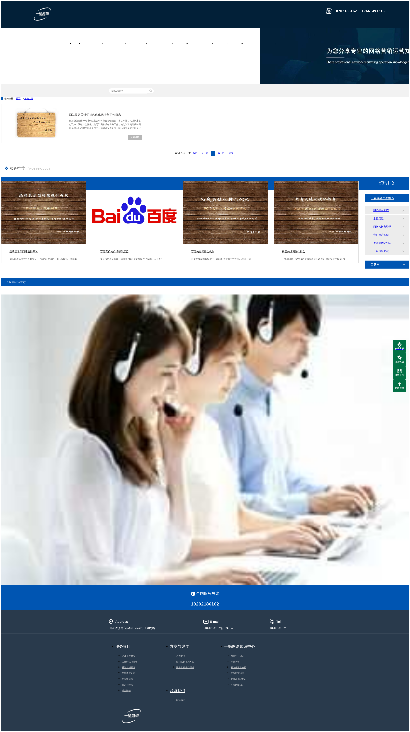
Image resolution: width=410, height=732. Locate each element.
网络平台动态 (381, 210)
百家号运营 (127, 685)
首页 (77, 43)
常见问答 (378, 218)
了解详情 (134, 137)
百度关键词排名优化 (202, 251)
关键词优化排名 (129, 662)
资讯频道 (237, 43)
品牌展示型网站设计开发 (23, 251)
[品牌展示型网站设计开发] (43, 212)
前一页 (204, 153)
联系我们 (252, 43)
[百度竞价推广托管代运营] (134, 212)
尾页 (231, 153)
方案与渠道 (179, 646)
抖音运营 (126, 690)
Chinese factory (16, 281)
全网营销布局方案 (185, 662)
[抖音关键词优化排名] (316, 212)
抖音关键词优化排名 (293, 251)
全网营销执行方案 (162, 43)
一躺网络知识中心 (382, 198)
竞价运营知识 (381, 234)
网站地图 (180, 700)
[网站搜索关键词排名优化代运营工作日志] (35, 123)
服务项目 (182, 43)
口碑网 (375, 264)
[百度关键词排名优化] (225, 212)
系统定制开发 (128, 667)
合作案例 (222, 43)
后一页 (221, 153)
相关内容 (28, 98)
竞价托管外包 (128, 673)
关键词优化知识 (382, 243)
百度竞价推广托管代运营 (114, 251)
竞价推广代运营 (116, 43)
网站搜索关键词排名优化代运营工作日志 (95, 114)
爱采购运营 (127, 679)
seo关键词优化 (139, 43)
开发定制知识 (381, 251)
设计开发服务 (128, 656)
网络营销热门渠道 (185, 667)
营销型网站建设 (93, 43)
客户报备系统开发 (202, 43)
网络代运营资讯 (382, 226)
